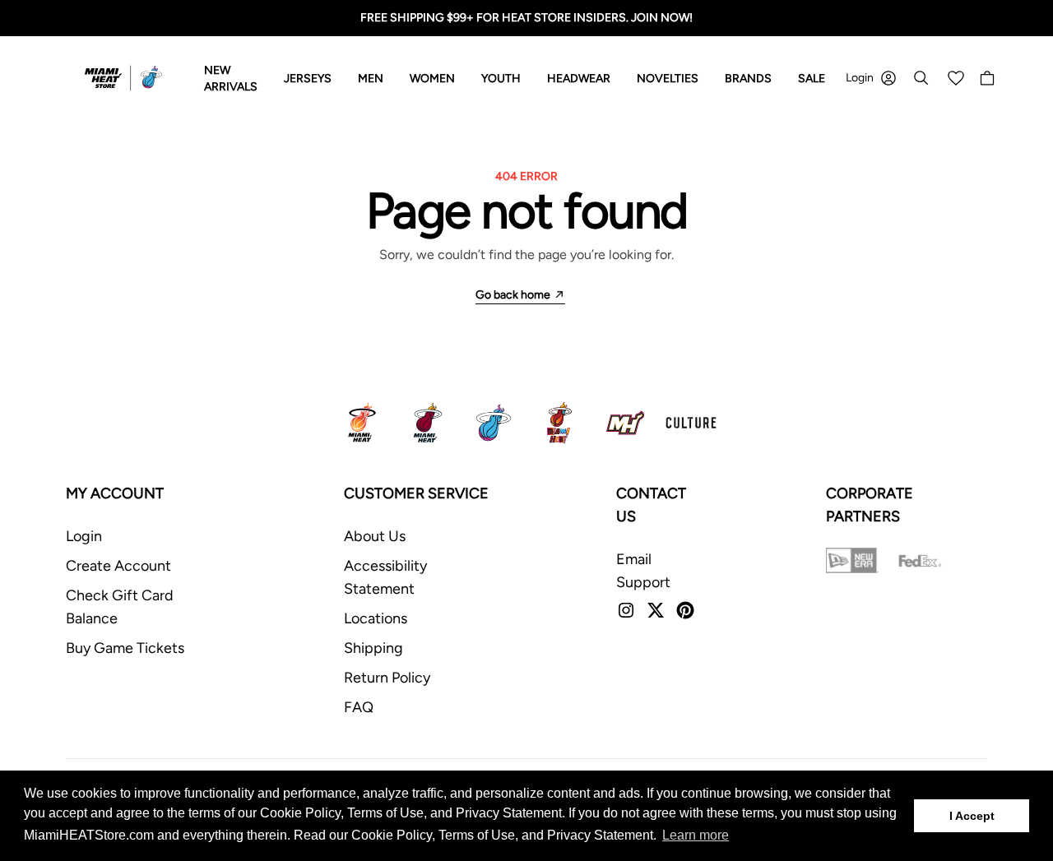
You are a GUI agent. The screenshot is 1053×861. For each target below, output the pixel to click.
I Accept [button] (972, 815)
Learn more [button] (695, 835)
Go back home (512, 295)
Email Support (643, 570)
